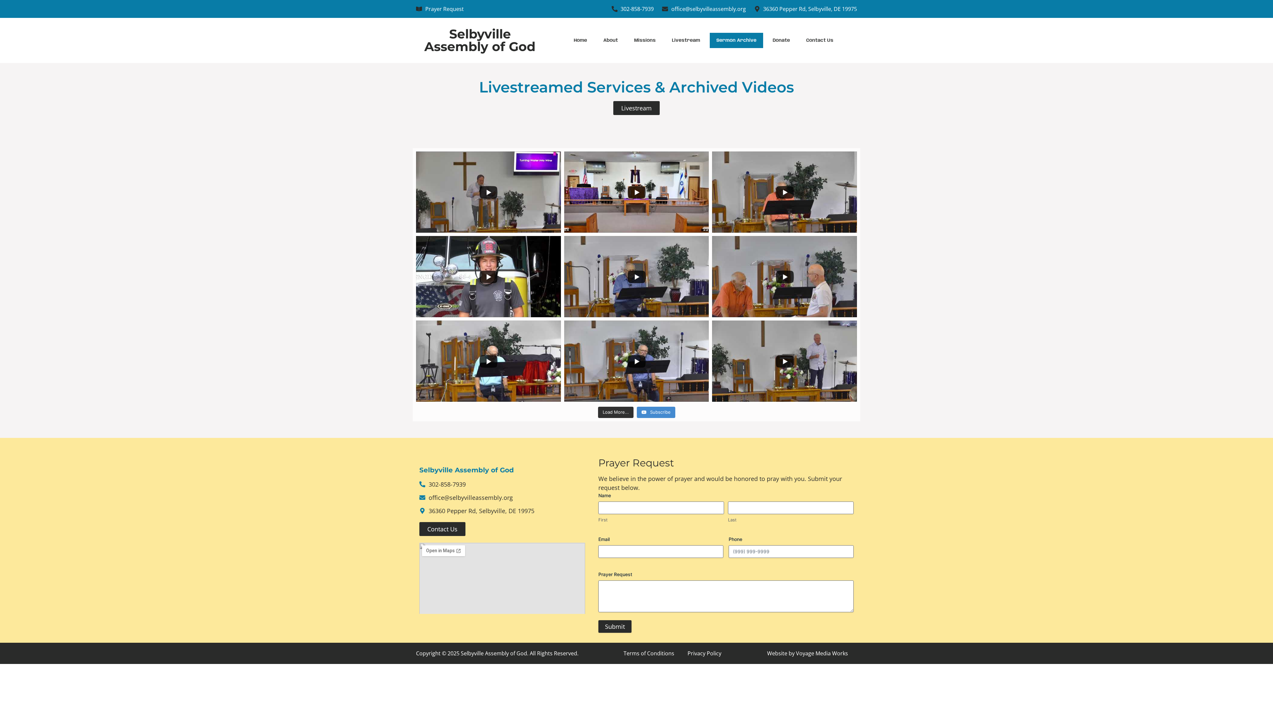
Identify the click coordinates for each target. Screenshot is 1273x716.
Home (580, 40)
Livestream (686, 40)
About (610, 40)
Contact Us (819, 40)
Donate (781, 40)
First (603, 519)
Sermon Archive (736, 40)
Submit (615, 626)
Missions (645, 40)
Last (732, 519)
